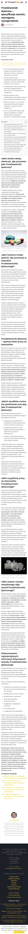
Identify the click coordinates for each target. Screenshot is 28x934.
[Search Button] (26, 2)
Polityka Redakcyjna (14, 888)
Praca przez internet (14, 897)
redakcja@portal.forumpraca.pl (14, 868)
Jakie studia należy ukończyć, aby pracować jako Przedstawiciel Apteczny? (15, 125)
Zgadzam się (19, 932)
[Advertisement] (14, 31)
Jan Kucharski (9, 24)
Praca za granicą (14, 895)
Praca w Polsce (14, 893)
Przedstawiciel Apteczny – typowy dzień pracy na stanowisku (15, 134)
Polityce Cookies (8, 932)
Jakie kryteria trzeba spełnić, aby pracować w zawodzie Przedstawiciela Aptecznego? (14, 129)
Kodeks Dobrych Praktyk (14, 886)
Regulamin (14, 880)
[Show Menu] (2, 2)
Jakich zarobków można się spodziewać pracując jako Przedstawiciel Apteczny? (15, 138)
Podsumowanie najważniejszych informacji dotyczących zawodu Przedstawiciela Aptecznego (12, 149)
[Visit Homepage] (14, 2)
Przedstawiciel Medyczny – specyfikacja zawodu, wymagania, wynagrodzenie (14, 783)
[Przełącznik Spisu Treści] (25, 122)
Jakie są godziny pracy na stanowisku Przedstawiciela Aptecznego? (14, 141)
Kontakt (14, 882)
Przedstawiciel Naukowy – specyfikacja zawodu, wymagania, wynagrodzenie (14, 796)
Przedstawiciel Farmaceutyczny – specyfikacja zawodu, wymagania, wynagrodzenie (14, 789)
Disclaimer (14, 884)
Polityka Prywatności (14, 878)
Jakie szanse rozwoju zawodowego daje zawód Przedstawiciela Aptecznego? (15, 145)
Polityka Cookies (14, 876)
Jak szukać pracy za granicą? (14, 908)
